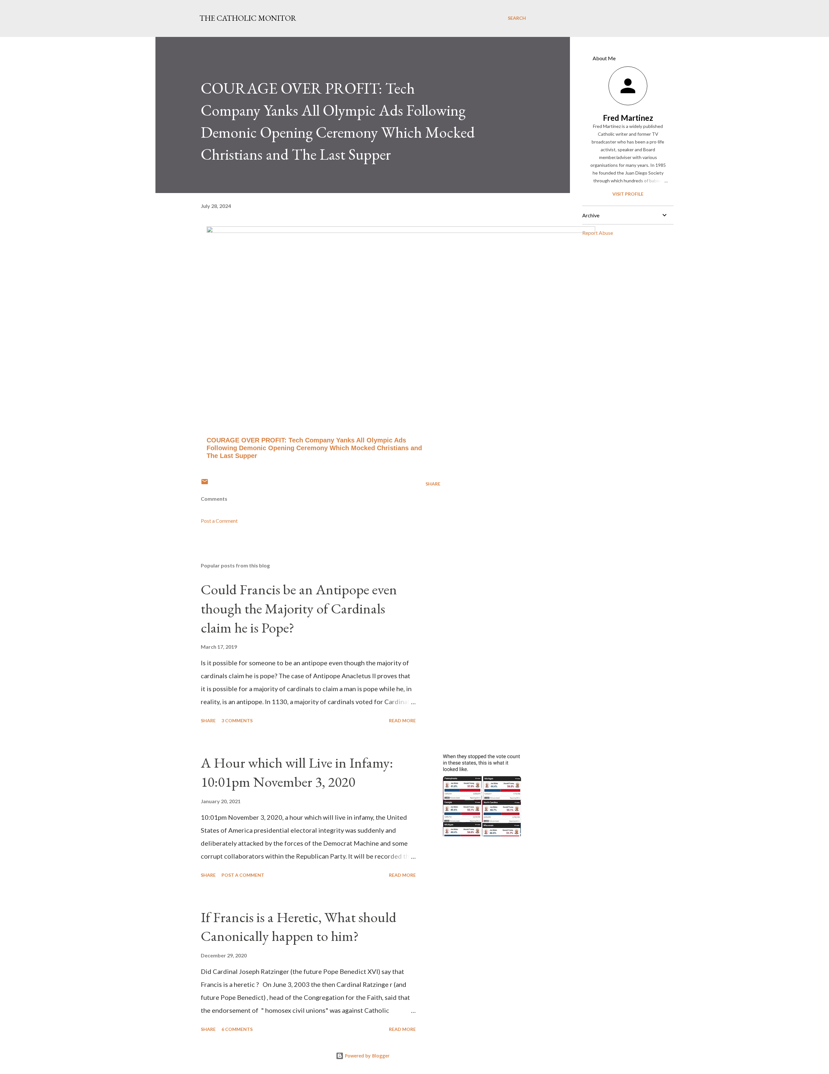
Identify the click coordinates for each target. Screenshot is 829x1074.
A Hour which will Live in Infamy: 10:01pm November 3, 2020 (297, 772)
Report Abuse (597, 233)
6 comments (237, 1029)
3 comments (237, 720)
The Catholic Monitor (247, 18)
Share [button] (433, 483)
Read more (402, 720)
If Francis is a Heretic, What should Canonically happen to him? (298, 926)
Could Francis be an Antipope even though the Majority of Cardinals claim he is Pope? (299, 608)
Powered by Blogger (367, 1056)
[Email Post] (205, 483)
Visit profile (627, 194)
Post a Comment (219, 521)
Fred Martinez (628, 117)
